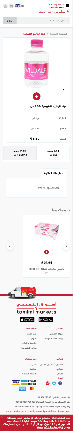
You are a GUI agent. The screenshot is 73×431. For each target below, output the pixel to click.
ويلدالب (36, 118)
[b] (54, 383)
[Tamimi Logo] (56, 6)
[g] (60, 383)
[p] (48, 383)
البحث (9, 20)
